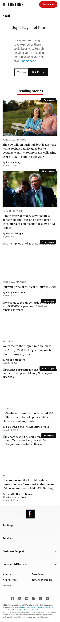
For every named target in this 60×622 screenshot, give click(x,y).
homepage (29, 61)
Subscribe (48, 4)
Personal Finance (14, 140)
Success (8, 341)
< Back (7, 15)
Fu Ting (26, 494)
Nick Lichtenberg (15, 360)
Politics (8, 408)
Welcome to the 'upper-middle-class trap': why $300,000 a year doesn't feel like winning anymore (28, 350)
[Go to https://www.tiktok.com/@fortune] (40, 598)
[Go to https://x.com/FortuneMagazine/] (19, 598)
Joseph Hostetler (15, 293)
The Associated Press (36, 427)
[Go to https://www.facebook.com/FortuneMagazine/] (12, 598)
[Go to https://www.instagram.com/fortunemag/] (33, 598)
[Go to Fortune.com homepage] (15, 4)
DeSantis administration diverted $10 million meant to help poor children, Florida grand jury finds (28, 417)
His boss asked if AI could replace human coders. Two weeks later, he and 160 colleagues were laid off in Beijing (29, 484)
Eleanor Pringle (14, 234)
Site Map (7, 585)
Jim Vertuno (12, 427)
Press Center (38, 574)
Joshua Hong (13, 163)
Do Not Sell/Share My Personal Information (26, 610)
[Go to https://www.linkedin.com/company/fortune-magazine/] (26, 598)
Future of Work (13, 211)
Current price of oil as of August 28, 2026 (30, 286)
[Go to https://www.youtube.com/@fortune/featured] (47, 598)
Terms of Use (19, 607)
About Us (7, 574)
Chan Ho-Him (13, 494)
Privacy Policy (30, 607)
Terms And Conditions (42, 579)
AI (4, 475)
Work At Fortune (10, 579)
